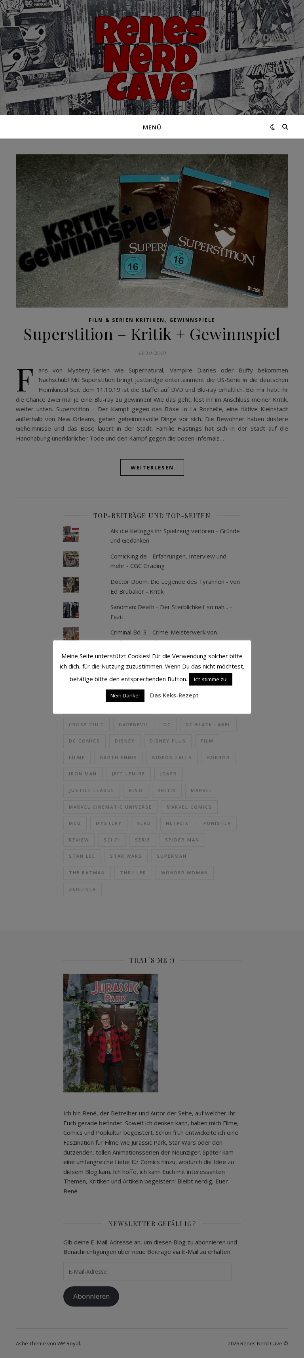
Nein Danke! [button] (125, 695)
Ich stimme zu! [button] (211, 679)
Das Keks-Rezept (174, 695)
